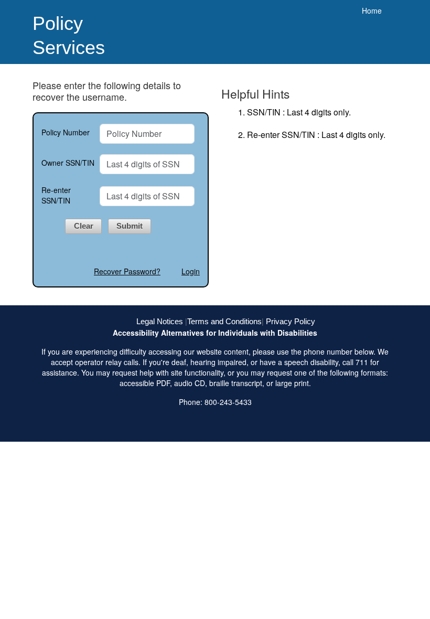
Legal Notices (159, 321)
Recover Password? (127, 271)
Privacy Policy (290, 321)
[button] (83, 226)
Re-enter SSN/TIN (56, 195)
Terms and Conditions (224, 321)
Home (372, 10)
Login (190, 271)
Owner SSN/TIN (67, 162)
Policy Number (65, 132)
